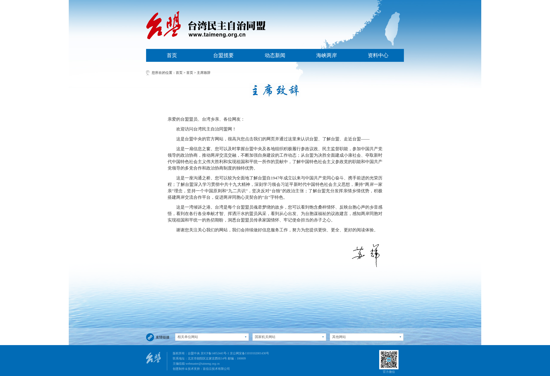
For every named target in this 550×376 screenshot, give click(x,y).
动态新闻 (275, 55)
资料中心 (378, 55)
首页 (172, 55)
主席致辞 (204, 72)
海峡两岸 (326, 55)
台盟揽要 (223, 55)
